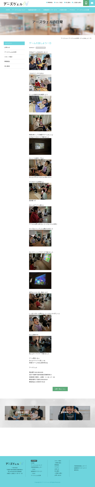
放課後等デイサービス (50, 10)
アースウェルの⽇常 (83, 10)
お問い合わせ (58, 475)
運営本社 (76, 470)
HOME (8, 10)
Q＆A (33, 469)
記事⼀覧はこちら (60, 389)
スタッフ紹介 (59, 2)
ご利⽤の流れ (58, 462)
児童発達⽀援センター (80, 466)
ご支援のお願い (77, 2)
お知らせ (7, 47)
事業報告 (50, 2)
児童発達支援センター (34, 10)
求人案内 (67, 2)
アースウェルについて (19, 10)
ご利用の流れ (63, 10)
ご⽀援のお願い (58, 473)
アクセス (72, 10)
